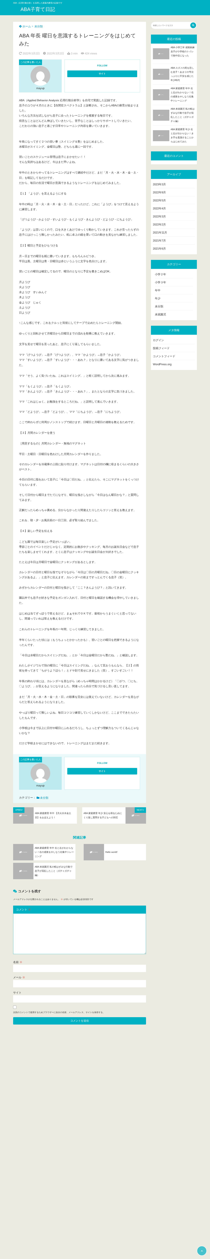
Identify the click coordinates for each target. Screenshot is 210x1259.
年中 (157, 290)
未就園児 (160, 314)
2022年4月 (159, 208)
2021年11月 (160, 232)
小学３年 (160, 282)
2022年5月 (159, 200)
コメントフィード (164, 356)
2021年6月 (159, 248)
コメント (23, 909)
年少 (157, 298)
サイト (17, 992)
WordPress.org (162, 364)
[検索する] (193, 25)
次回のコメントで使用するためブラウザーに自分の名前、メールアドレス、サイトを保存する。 (59, 1012)
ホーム (26, 26)
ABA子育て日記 (38, 9)
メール (19, 977)
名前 (17, 962)
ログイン (158, 340)
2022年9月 (159, 192)
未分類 (38, 26)
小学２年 (160, 274)
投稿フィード (161, 348)
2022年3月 (159, 216)
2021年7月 (159, 240)
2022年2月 (159, 224)
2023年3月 (159, 184)
